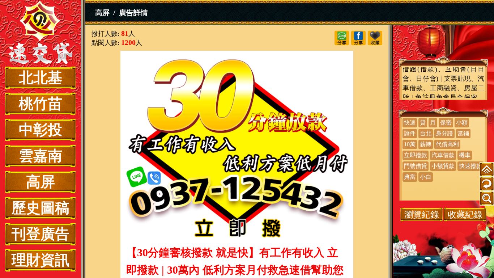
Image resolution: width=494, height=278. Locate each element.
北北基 (40, 78)
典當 (410, 177)
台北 (425, 133)
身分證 (444, 133)
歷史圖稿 (40, 208)
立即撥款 (415, 155)
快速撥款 (470, 166)
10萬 (410, 144)
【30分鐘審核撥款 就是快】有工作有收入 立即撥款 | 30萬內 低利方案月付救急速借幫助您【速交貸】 (40, 33)
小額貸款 (443, 166)
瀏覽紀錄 (421, 214)
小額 (462, 122)
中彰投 (40, 130)
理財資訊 (40, 260)
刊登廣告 (40, 234)
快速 (410, 122)
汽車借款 (443, 155)
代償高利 (447, 144)
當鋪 (463, 133)
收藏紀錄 (465, 214)
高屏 (40, 182)
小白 (425, 177)
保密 (446, 122)
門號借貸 (415, 166)
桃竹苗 (40, 104)
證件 (410, 133)
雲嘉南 (40, 156)
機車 (464, 155)
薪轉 (425, 144)
